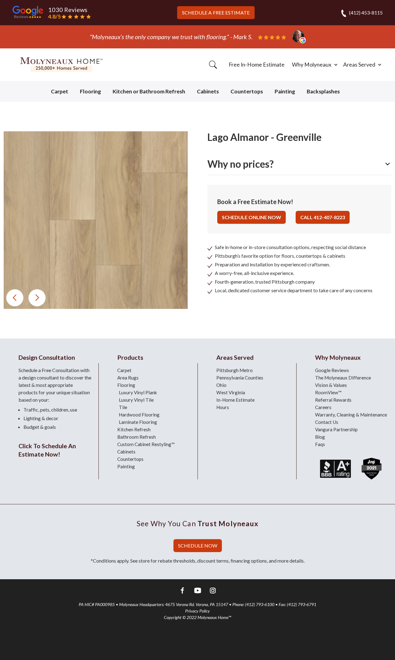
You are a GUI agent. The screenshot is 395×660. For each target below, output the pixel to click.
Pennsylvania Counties (239, 377)
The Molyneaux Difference (343, 377)
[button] (313, 65)
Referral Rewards (333, 400)
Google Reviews (332, 370)
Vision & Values (331, 385)
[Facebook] (182, 591)
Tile (123, 407)
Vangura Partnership (336, 429)
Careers (323, 407)
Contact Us (326, 422)
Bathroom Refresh (136, 437)
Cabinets (208, 91)
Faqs (320, 444)
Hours (222, 407)
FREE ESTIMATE (216, 12)
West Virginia (230, 392)
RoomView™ (328, 392)
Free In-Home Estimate (257, 64)
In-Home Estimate (235, 400)
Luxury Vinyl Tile (136, 400)
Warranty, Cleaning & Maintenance (351, 414)
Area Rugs (128, 377)
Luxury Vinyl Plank (138, 392)
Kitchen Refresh (134, 429)
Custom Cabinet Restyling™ (146, 444)
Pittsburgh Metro (234, 370)
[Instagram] (212, 591)
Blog (320, 437)
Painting (285, 91)
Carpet (59, 91)
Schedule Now (197, 545)
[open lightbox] (96, 220)
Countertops (247, 91)
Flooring (90, 91)
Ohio (221, 385)
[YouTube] (197, 591)
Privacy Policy (197, 610)
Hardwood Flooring (139, 414)
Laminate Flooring (138, 422)
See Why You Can (197, 523)
